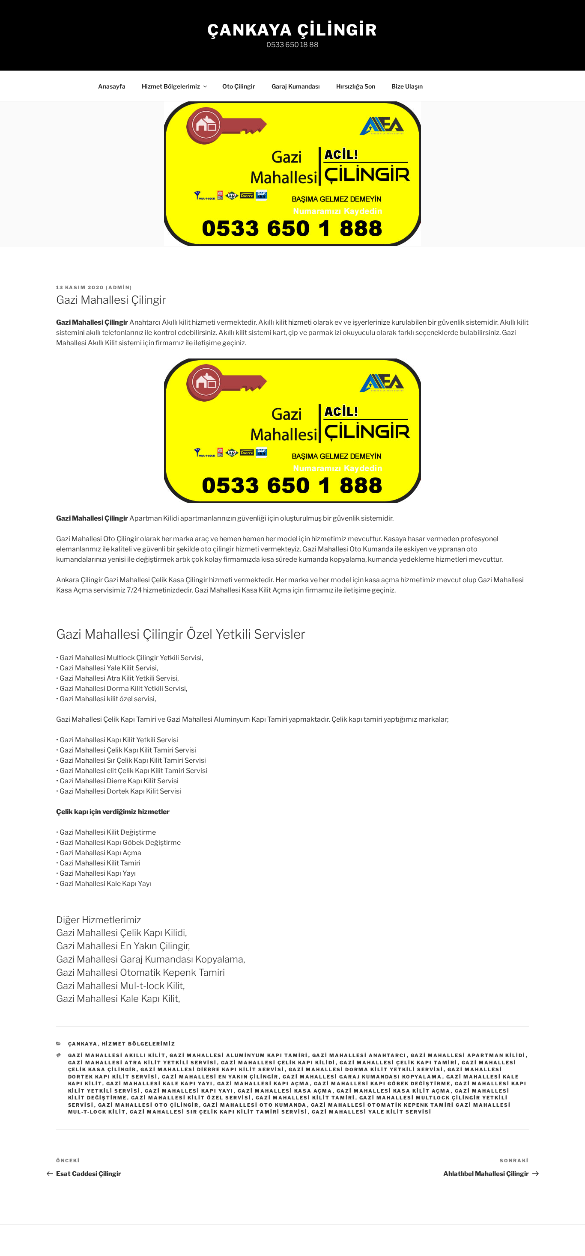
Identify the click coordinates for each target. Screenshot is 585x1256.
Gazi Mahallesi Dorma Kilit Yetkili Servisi (366, 1069)
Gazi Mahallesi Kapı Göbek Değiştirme (382, 1084)
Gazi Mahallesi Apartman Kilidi (468, 1055)
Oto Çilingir (238, 86)
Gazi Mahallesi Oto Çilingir (148, 1105)
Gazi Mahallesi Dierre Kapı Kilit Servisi (212, 1069)
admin (119, 287)
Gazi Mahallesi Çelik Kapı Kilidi (278, 1063)
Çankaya (83, 1044)
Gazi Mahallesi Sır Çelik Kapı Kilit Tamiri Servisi (219, 1112)
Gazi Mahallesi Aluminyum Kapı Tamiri (239, 1055)
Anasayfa (111, 86)
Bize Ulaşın (407, 86)
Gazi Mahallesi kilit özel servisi (191, 1098)
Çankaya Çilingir (292, 30)
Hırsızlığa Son (355, 86)
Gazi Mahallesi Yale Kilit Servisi (372, 1112)
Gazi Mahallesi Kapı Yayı (189, 1091)
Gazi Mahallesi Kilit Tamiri (305, 1098)
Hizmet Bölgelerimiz (171, 86)
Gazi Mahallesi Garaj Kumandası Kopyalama (362, 1077)
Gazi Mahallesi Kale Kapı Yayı (159, 1084)
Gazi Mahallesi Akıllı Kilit (117, 1055)
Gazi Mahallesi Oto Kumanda (255, 1105)
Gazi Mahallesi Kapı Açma (263, 1084)
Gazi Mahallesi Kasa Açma (285, 1091)
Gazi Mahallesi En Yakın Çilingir (220, 1077)
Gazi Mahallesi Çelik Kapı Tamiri (399, 1063)
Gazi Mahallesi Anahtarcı (359, 1055)
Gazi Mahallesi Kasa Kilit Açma (394, 1091)
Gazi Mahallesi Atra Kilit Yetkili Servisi (142, 1063)
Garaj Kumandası (296, 86)
